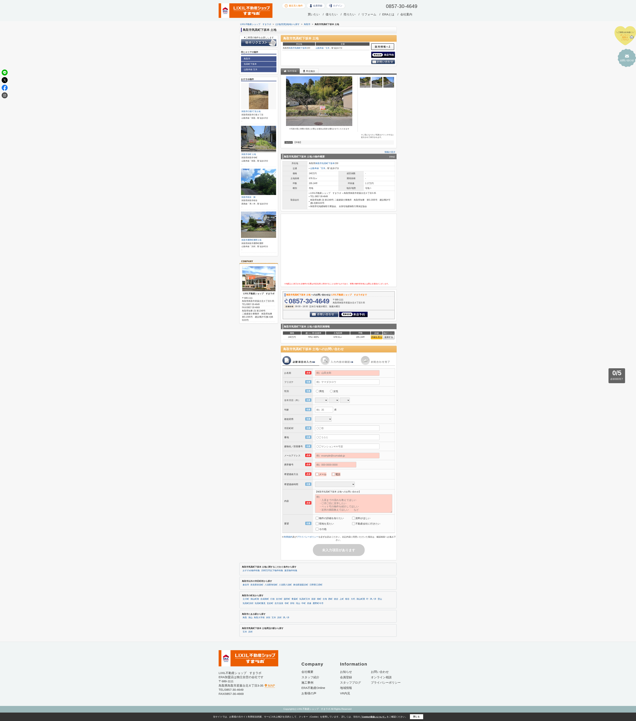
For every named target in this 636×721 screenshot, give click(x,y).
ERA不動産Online (313, 688)
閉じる (416, 716)
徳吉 (336, 599)
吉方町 (279, 599)
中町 (303, 603)
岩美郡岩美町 (256, 585)
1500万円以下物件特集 (272, 570)
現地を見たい (326, 523)
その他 (322, 529)
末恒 (268, 617)
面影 (313, 599)
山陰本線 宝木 (250, 69)
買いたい (314, 14)
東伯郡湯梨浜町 (300, 585)
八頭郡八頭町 (285, 585)
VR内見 (345, 693)
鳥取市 (292, 48)
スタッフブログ (350, 682)
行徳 (272, 599)
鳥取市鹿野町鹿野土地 (251, 240)
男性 (321, 391)
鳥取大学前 (259, 617)
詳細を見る (376, 337)
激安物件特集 (290, 570)
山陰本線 (320, 48)
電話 (337, 474)
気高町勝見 (260, 603)
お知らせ (346, 671)
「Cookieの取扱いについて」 (373, 717)
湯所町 (287, 599)
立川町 (246, 599)
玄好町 (270, 603)
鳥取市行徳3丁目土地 (251, 111)
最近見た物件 (296, 5)
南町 (319, 599)
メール (322, 474)
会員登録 (317, 5)
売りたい (349, 14)
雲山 (380, 599)
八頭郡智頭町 (271, 585)
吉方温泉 (279, 603)
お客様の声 (308, 693)
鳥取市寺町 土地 (248, 154)
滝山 (298, 603)
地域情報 (346, 688)
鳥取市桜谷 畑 (248, 197)
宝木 (328, 48)
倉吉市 (246, 585)
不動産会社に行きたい (367, 523)
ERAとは (388, 14)
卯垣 (292, 603)
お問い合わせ (380, 671)
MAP (271, 685)
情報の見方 (390, 152)
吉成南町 (264, 599)
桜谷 (347, 599)
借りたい (332, 14)
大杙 (353, 599)
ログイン (337, 5)
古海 (325, 599)
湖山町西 (360, 599)
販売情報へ (382, 46)
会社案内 (406, 14)
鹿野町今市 (318, 603)
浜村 (279, 617)
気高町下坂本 (301, 48)
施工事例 (307, 682)
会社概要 (307, 671)
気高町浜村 (248, 603)
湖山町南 (254, 599)
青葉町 (295, 599)
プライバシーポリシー (307, 537)
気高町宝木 (304, 599)
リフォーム (368, 14)
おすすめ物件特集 (251, 570)
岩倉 (309, 603)
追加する (388, 337)
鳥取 (245, 617)
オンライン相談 (381, 677)
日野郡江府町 (316, 585)
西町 (330, 599)
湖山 (250, 617)
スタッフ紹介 (310, 677)
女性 (335, 391)
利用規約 (288, 537)
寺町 (287, 603)
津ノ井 (373, 599)
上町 (342, 599)
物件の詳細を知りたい (331, 518)
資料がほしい (362, 518)
